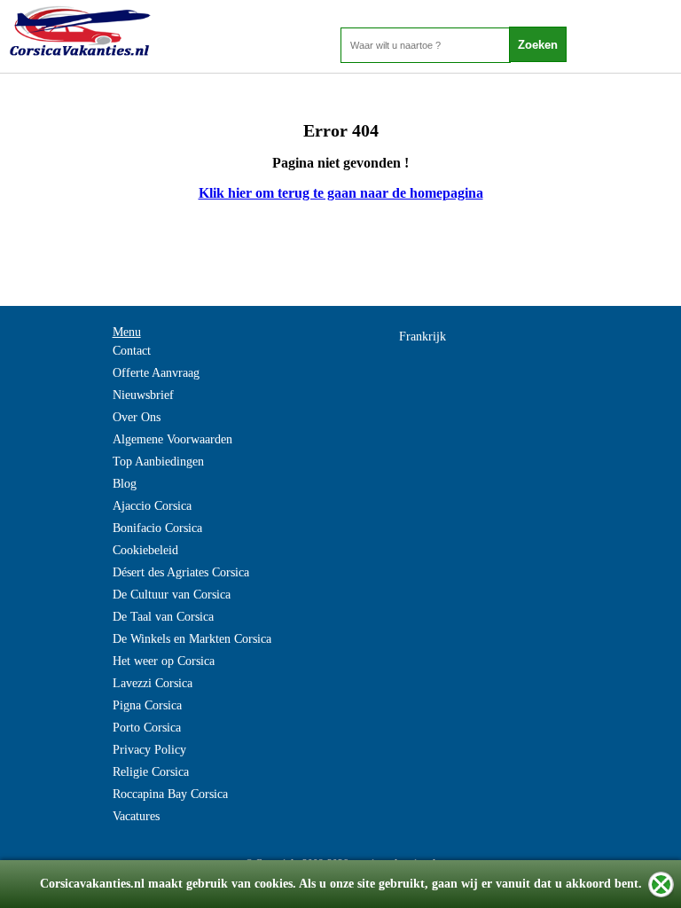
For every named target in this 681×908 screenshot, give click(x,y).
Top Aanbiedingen (158, 461)
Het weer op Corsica (164, 661)
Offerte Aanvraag (156, 373)
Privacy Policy (149, 749)
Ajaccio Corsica (152, 506)
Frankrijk (422, 336)
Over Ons (136, 417)
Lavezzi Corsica (152, 683)
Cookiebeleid (145, 550)
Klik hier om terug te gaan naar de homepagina (341, 192)
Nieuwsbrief (143, 395)
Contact (132, 350)
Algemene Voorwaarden (172, 439)
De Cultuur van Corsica (172, 594)
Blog (125, 483)
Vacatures (136, 816)
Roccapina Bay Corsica (170, 794)
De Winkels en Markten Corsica (192, 639)
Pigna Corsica (147, 705)
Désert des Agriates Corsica (181, 572)
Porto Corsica (147, 727)
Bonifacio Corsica (157, 528)
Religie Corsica (151, 772)
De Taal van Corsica (163, 616)
